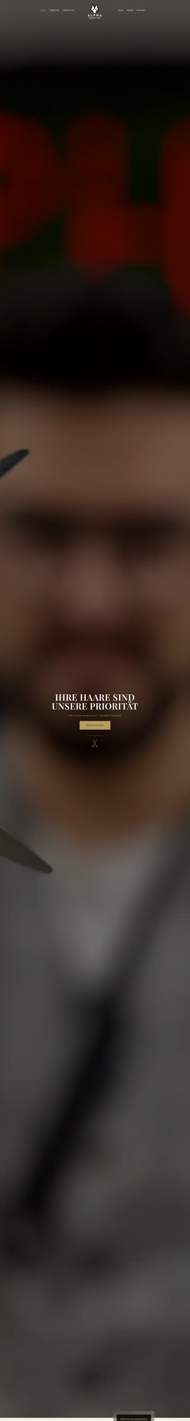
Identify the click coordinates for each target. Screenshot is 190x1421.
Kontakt (141, 10)
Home (43, 10)
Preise (130, 10)
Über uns (54, 10)
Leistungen (68, 10)
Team (120, 10)
